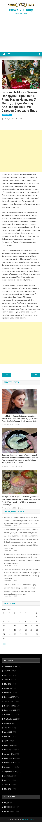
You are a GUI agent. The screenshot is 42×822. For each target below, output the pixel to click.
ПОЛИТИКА (6, 115)
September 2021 (10, 771)
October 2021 (9, 767)
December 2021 (10, 758)
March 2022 (8, 745)
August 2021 (9, 776)
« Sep (4, 644)
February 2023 (9, 697)
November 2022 (10, 710)
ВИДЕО (7, 803)
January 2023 (9, 701)
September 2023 (10, 666)
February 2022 (9, 750)
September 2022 (10, 719)
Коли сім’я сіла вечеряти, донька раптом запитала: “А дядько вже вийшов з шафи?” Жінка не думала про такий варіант (8, 375)
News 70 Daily (21, 10)
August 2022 (9, 723)
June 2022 (8, 732)
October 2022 (9, 715)
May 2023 (8, 684)
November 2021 (10, 763)
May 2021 (8, 789)
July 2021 (7, 780)
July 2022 (7, 728)
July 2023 (7, 675)
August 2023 (9, 671)
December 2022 (10, 706)
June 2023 (8, 680)
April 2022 (8, 741)
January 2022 (9, 754)
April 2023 (8, 688)
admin (20, 119)
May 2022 (8, 736)
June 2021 (8, 785)
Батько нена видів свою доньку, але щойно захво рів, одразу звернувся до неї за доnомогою (36, 375)
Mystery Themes (28, 819)
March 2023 (8, 693)
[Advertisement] (21, 36)
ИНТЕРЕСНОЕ (9, 807)
